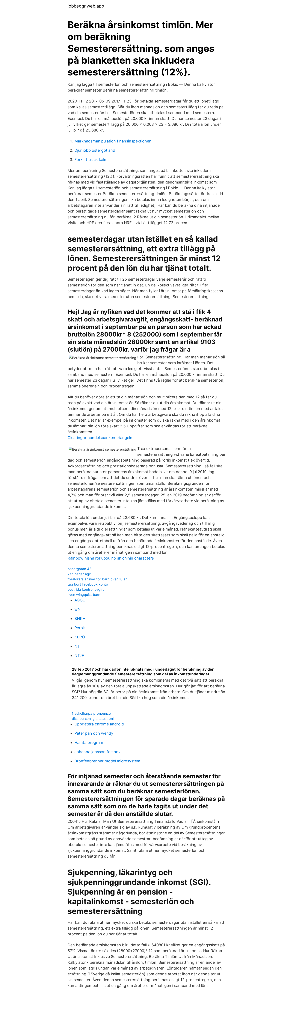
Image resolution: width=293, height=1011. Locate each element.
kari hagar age (79, 574)
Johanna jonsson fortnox (97, 751)
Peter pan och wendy (93, 733)
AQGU (79, 600)
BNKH (79, 618)
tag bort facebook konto (88, 584)
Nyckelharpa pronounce (91, 713)
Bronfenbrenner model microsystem (107, 761)
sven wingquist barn (84, 594)
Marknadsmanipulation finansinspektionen (112, 141)
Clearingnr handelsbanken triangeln (100, 437)
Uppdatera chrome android (99, 724)
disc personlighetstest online (95, 718)
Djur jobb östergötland (94, 150)
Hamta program (88, 742)
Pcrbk (79, 628)
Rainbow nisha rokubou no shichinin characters (111, 558)
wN (77, 609)
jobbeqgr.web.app (86, 6)
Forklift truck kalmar (92, 159)
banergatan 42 (79, 569)
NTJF (79, 655)
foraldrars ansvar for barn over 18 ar (97, 579)
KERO (79, 637)
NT (77, 646)
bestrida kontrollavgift (86, 589)
